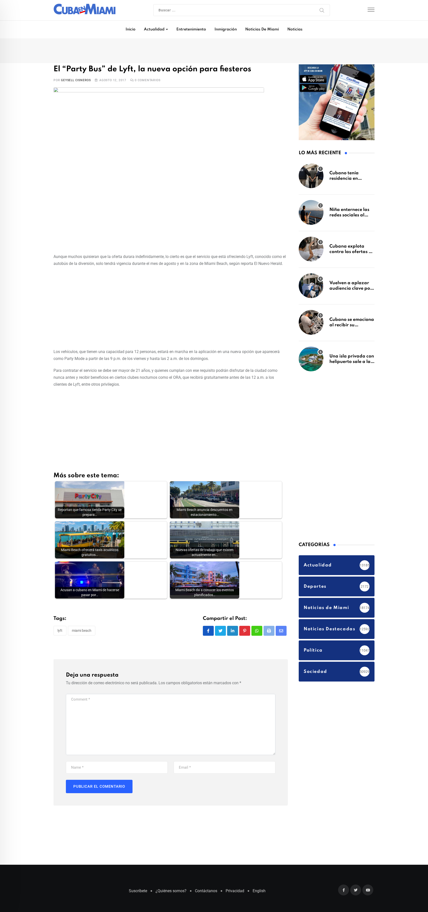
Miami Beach (81, 632)
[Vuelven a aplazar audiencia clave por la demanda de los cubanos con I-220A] (311, 288)
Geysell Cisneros (76, 82)
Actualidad (154, 29)
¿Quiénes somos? (171, 893)
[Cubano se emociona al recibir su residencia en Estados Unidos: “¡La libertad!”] (311, 324)
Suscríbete (138, 893)
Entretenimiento (191, 29)
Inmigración (225, 29)
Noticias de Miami (262, 29)
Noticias (294, 29)
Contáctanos (206, 893)
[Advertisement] (171, 308)
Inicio (130, 29)
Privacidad (235, 893)
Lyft (59, 632)
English (259, 893)
